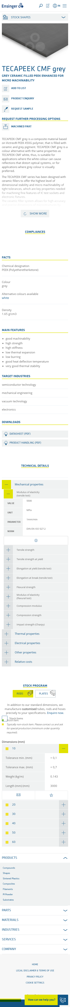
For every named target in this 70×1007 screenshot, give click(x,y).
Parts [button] (6, 910)
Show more (38, 213)
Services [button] (9, 939)
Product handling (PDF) (25, 443)
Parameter (14, 522)
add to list (18, 88)
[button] (64, 6)
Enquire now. (55, 713)
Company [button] (9, 949)
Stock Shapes (20, 17)
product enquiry (22, 98)
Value (10, 503)
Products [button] (9, 858)
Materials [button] (10, 920)
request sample (22, 109)
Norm (10, 531)
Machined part (21, 126)
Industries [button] (10, 930)
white (5, 298)
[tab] (35, 484)
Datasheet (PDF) (20, 434)
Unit (10, 513)
